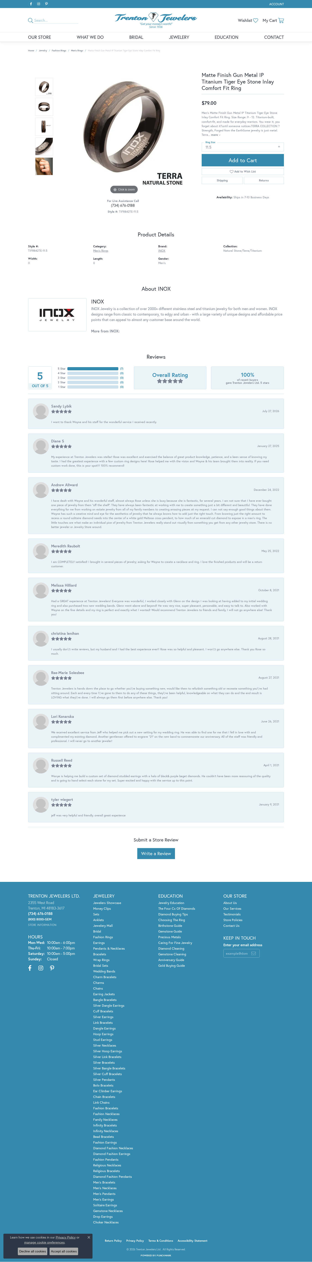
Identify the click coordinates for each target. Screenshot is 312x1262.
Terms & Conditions (160, 1240)
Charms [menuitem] (98, 982)
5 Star (62, 368)
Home (31, 50)
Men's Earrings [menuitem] (103, 1199)
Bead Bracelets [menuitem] (103, 1136)
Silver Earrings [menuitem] (103, 1017)
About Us (230, 903)
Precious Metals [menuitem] (169, 937)
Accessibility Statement (192, 1240)
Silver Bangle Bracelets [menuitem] (109, 1068)
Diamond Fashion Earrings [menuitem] (111, 1154)
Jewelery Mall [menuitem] (103, 925)
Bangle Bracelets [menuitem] (105, 1000)
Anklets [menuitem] (98, 920)
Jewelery (179, 37)
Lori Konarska (62, 716)
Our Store (39, 37)
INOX (161, 251)
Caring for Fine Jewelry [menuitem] (175, 943)
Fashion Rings (59, 50)
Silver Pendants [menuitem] (104, 1079)
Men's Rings (77, 50)
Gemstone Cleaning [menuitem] (172, 954)
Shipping (222, 180)
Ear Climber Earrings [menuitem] (107, 1091)
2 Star (62, 382)
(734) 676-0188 (123, 205)
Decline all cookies (32, 1251)
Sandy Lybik (61, 406)
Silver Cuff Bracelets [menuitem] (107, 1074)
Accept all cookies (64, 1251)
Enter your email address (242, 945)
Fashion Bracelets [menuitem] (105, 1108)
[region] (124, 126)
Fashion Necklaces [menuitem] (106, 1114)
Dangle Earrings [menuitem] (104, 1028)
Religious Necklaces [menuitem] (107, 1165)
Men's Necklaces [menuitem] (105, 1188)
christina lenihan (65, 633)
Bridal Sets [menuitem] (100, 965)
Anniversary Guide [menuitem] (171, 960)
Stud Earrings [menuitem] (102, 1039)
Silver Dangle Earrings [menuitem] (108, 1005)
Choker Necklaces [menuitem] (106, 1222)
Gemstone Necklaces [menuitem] (108, 1211)
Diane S (57, 441)
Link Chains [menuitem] (101, 1102)
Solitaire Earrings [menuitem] (105, 1205)
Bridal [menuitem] (97, 931)
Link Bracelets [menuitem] (103, 1022)
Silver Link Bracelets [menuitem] (107, 1057)
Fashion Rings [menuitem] (103, 937)
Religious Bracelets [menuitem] (106, 1171)
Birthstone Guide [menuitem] (170, 925)
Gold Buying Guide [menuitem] (171, 965)
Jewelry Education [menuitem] (171, 903)
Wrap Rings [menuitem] (101, 960)
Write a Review (156, 853)
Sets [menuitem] (96, 914)
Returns (264, 180)
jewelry (43, 50)
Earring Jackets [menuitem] (104, 994)
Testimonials (232, 914)
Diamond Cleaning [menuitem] (171, 948)
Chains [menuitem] (98, 988)
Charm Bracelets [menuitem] (104, 977)
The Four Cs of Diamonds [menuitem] (176, 908)
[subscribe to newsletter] (253, 953)
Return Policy (113, 1240)
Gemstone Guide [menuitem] (170, 931)
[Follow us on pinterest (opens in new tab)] (46, 4)
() (121, 368)
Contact (274, 37)
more (215, 135)
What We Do (90, 37)
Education (226, 37)
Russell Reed (61, 760)
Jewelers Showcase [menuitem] (107, 903)
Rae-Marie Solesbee (67, 672)
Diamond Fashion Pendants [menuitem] (112, 1176)
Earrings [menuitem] (99, 943)
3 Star (62, 377)
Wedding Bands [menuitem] (104, 971)
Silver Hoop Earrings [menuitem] (107, 1051)
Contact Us (231, 925)
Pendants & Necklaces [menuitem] (109, 948)
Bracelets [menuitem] (99, 954)
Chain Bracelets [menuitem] (104, 1097)
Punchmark (164, 1255)
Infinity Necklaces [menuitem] (105, 1131)
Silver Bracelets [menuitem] (104, 1062)
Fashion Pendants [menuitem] (106, 1159)
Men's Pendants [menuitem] (104, 1193)
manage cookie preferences (44, 1242)
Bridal (136, 37)
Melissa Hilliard (64, 585)
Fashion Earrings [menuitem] (105, 1142)
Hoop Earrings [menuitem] (103, 1034)
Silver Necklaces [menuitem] (104, 1045)
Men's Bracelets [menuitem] (104, 1182)
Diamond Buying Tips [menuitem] (173, 914)
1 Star (62, 387)
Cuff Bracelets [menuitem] (103, 1011)
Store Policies (233, 920)
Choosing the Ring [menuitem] (171, 920)
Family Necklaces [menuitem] (105, 1119)
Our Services (232, 908)
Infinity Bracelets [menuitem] (105, 1125)
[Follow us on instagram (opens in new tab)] (38, 4)
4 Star (62, 373)
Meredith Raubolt (65, 545)
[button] (276, 4)
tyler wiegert (62, 799)
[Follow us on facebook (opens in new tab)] (31, 4)
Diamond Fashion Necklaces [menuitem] (113, 1148)
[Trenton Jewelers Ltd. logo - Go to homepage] (156, 20)
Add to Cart (243, 160)
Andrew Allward (64, 484)
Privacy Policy (135, 1240)
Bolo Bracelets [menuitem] (103, 1085)
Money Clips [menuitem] (102, 908)
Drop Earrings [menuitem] (103, 1216)
